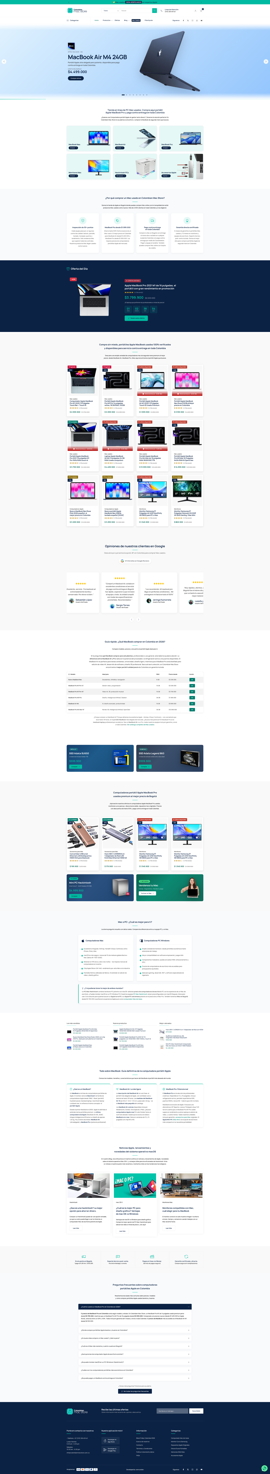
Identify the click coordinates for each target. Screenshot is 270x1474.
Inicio (97, 20)
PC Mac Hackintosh (140, 994)
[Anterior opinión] (131, 619)
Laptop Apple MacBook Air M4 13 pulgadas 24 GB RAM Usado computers (114, 458)
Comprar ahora (76, 83)
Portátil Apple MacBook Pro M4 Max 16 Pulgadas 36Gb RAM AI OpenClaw (85, 1030)
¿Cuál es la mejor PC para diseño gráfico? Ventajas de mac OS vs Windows (128, 1211)
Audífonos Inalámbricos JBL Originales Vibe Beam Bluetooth (176, 1037)
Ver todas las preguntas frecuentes (136, 1391)
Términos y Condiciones (144, 1448)
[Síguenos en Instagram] (192, 20)
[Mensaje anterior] (69, 2)
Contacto (139, 1445)
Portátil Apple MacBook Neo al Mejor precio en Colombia (82, 1046)
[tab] (123, 95)
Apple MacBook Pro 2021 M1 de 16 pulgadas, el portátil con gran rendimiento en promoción (150, 287)
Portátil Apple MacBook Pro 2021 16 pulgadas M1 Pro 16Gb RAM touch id (79, 458)
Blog (125, 20)
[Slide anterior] (4, 61)
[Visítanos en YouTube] (201, 20)
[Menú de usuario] (195, 11)
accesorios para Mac (183, 1117)
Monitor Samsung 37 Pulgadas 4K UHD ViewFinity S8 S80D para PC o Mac (150, 513)
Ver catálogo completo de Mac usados (140, 725)
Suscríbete (196, 1411)
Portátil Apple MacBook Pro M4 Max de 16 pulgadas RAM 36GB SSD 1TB (150, 458)
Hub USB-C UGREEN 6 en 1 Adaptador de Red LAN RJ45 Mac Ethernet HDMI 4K (116, 856)
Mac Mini (176, 1120)
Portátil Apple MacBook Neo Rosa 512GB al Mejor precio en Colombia (184, 403)
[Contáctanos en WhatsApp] (197, 20)
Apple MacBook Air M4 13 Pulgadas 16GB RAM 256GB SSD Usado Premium (132, 1030)
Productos (106, 20)
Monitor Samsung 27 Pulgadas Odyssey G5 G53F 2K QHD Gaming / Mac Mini (185, 513)
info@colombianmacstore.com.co (78, 1453)
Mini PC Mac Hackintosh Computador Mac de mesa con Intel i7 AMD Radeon (178, 1045)
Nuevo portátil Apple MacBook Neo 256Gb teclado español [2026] (114, 513)
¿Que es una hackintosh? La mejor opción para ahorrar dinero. (86, 1209)
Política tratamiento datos (145, 1452)
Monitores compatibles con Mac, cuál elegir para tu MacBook (178, 1209)
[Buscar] (154, 10)
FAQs (138, 1455)
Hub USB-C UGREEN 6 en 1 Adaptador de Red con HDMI (184, 1030)
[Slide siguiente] (266, 61)
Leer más (76, 1228)
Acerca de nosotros (142, 1442)
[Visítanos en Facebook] (183, 20)
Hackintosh (73, 1202)
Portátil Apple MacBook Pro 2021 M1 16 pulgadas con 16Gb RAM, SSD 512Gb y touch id (135, 1038)
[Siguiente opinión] (138, 619)
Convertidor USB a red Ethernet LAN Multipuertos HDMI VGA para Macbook (81, 856)
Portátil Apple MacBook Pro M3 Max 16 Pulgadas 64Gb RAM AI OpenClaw (183, 458)
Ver (192, 680)
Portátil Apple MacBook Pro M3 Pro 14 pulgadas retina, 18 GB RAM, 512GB (115, 403)
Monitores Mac (167, 1202)
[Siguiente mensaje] (201, 2)
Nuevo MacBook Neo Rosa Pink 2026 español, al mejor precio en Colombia (80, 513)
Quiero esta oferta (137, 318)
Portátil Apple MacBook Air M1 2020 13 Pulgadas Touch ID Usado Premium (149, 403)
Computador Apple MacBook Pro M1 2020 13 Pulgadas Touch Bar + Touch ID (81, 403)
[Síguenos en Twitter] (188, 20)
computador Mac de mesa (133, 999)
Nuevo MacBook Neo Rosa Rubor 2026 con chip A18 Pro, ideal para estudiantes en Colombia (89, 1038)
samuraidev (140, 1470)
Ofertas (117, 20)
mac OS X (119, 1202)
